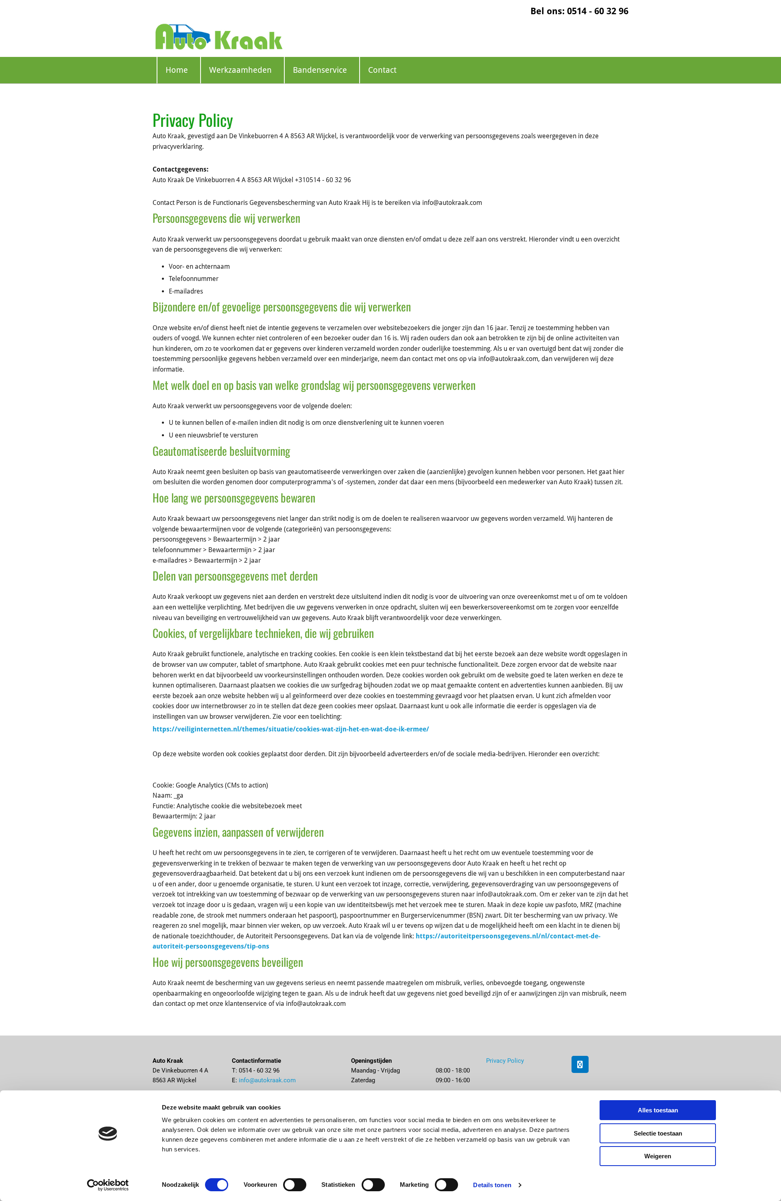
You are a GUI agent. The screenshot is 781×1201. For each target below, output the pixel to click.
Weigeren (657, 1156)
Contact (382, 70)
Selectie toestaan (658, 1133)
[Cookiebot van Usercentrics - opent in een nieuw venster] (108, 1185)
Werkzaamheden (240, 70)
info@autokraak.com (267, 1080)
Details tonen (492, 1184)
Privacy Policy (505, 1060)
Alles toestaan (658, 1110)
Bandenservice (320, 70)
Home (177, 70)
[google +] (580, 1064)
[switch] (294, 1184)
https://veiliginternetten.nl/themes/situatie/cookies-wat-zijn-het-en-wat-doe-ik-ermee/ (291, 729)
